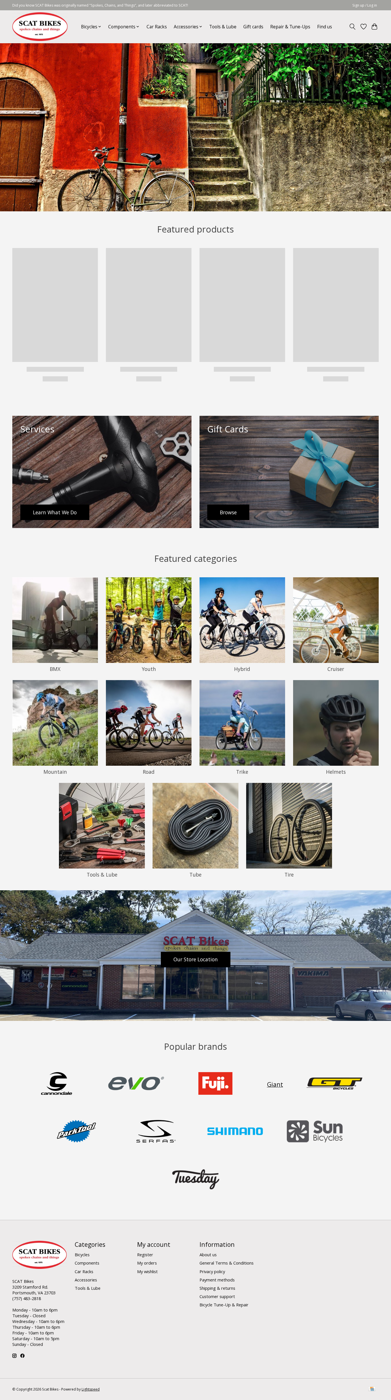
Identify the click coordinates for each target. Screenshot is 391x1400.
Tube (195, 874)
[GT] (334, 1084)
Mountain (55, 771)
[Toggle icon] (352, 26)
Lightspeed (91, 1389)
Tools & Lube (222, 27)
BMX (55, 668)
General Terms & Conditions (227, 1263)
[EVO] (136, 1084)
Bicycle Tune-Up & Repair (224, 1305)
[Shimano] (235, 1132)
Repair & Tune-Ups (290, 27)
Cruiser (335, 668)
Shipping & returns (217, 1288)
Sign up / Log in (364, 5)
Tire (289, 874)
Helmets (336, 771)
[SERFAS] (155, 1132)
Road (149, 771)
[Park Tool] (76, 1132)
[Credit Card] (372, 1389)
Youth (149, 668)
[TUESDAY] (195, 1180)
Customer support (217, 1296)
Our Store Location (195, 959)
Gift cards (253, 27)
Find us (324, 27)
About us (208, 1254)
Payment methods (217, 1280)
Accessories (86, 1280)
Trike (242, 771)
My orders (147, 1263)
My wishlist (147, 1271)
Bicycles (82, 1254)
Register (145, 1254)
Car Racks (157, 27)
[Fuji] (215, 1084)
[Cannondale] (56, 1084)
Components (87, 1263)
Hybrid (242, 668)
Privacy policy (212, 1271)
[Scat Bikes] (40, 26)
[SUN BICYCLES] (314, 1132)
